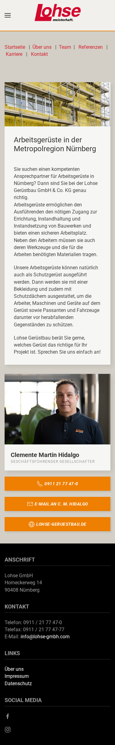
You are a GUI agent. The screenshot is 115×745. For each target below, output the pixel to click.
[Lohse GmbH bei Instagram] (8, 729)
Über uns (43, 47)
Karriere (14, 54)
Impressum (17, 676)
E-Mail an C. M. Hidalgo (61, 503)
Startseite (16, 47)
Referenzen (91, 47)
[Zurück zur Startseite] (58, 15)
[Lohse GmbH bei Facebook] (8, 716)
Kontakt (39, 54)
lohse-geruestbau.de (61, 524)
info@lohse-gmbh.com (45, 636)
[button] (8, 15)
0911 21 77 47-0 (61, 483)
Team (65, 47)
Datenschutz (18, 683)
